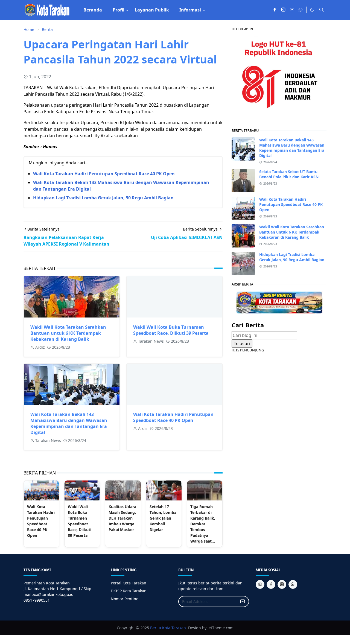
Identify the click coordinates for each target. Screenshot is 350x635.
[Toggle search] (321, 10)
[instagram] (283, 10)
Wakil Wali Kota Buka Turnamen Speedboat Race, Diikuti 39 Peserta (171, 330)
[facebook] (274, 10)
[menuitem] (92, 10)
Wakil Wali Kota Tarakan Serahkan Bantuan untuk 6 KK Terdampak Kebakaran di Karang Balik (68, 333)
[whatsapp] (300, 10)
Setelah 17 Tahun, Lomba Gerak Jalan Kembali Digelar (163, 518)
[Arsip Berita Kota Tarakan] (279, 302)
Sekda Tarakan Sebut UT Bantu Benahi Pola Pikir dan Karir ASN (289, 174)
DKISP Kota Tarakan (129, 590)
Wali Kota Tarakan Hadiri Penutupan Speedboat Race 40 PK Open (104, 174)
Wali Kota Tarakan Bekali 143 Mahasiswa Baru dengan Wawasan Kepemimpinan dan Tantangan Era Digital (68, 423)
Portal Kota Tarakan (128, 583)
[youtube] (292, 10)
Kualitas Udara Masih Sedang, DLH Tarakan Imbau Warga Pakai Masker (122, 518)
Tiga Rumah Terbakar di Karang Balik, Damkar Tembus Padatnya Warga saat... (202, 524)
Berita (155, 627)
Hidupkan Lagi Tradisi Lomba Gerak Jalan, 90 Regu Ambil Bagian (103, 198)
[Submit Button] (243, 601)
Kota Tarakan (174, 627)
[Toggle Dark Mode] (312, 9)
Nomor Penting (125, 598)
